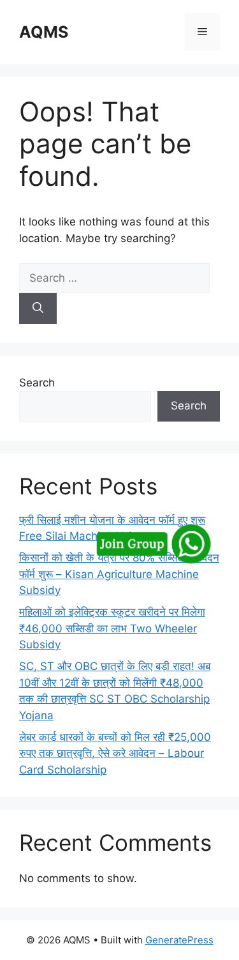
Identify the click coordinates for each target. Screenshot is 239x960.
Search (37, 382)
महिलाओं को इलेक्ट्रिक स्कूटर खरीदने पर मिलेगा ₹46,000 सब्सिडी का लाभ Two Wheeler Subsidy (112, 628)
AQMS (43, 32)
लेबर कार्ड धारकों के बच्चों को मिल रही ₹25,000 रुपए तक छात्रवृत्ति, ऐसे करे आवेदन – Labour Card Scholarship (115, 753)
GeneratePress (179, 940)
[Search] (38, 308)
